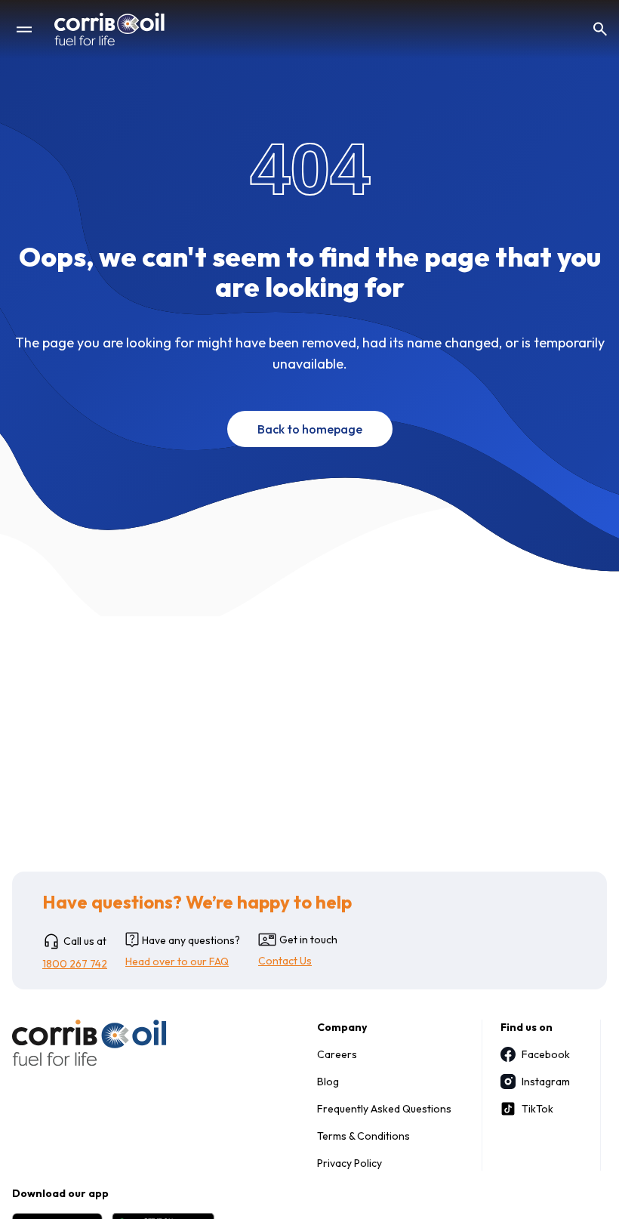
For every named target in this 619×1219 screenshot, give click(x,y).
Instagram (546, 1081)
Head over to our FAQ (177, 961)
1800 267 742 (74, 964)
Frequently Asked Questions (384, 1109)
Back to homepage (309, 429)
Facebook (546, 1054)
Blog (328, 1081)
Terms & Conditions (363, 1136)
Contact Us (285, 960)
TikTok (537, 1109)
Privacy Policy (349, 1163)
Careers (337, 1054)
